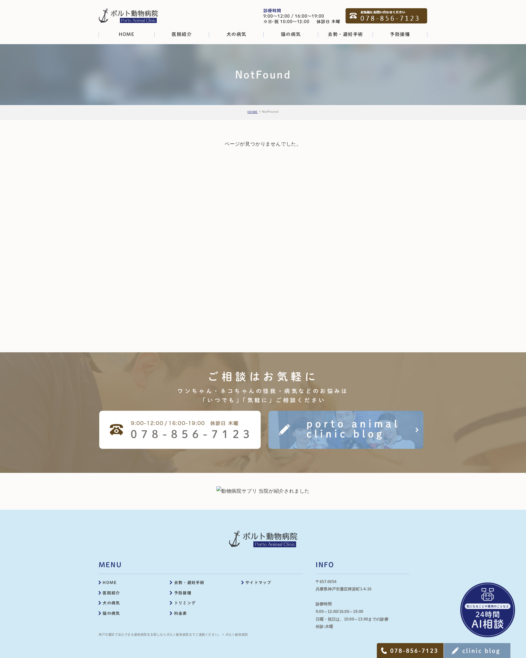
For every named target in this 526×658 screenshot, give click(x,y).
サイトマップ (258, 583)
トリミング (185, 603)
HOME (252, 112)
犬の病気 (111, 603)
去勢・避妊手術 (189, 583)
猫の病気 (111, 613)
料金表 (180, 613)
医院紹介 (111, 593)
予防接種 (182, 593)
